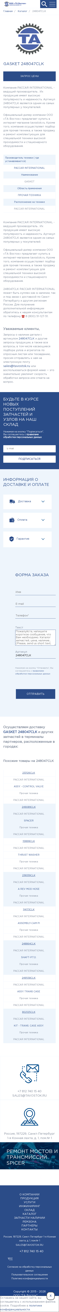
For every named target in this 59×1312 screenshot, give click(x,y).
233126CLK (28, 773)
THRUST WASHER (28, 855)
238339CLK (28, 876)
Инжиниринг (29, 1206)
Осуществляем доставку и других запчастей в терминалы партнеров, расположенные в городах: (29, 737)
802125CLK (28, 1012)
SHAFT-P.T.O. (28, 957)
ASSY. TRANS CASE (28, 992)
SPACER (29, 821)
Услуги (29, 1202)
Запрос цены (29, 76)
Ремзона (30, 1222)
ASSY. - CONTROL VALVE (29, 787)
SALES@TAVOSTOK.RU (29, 1095)
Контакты (29, 1229)
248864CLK (29, 944)
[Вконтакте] (10, 1257)
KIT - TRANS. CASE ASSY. (29, 1026)
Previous (41, 1177)
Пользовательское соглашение (29, 1275)
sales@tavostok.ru (16, 366)
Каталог (30, 1214)
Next (51, 1177)
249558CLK (29, 978)
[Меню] (52, 4)
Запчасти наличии (29, 1218)
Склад (29, 1210)
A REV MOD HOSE (28, 889)
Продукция (29, 1198)
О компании (29, 1194)
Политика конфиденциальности (29, 1279)
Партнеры (29, 1226)
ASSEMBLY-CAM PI (29, 923)
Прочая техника (29, 195)
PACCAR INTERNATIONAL (29, 168)
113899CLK (29, 841)
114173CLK (29, 910)
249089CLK (29, 807)
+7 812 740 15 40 (29, 1091)
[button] (44, 4)
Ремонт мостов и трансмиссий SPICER (32, 1157)
